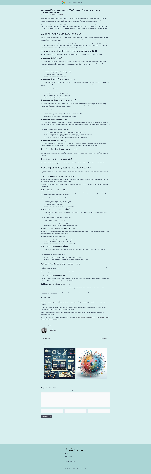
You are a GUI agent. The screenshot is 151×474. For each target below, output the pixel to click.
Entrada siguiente (105, 338)
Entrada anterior (45, 338)
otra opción (55, 319)
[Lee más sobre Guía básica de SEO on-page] (59, 363)
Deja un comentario (45, 14)
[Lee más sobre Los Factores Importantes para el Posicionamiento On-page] (91, 363)
